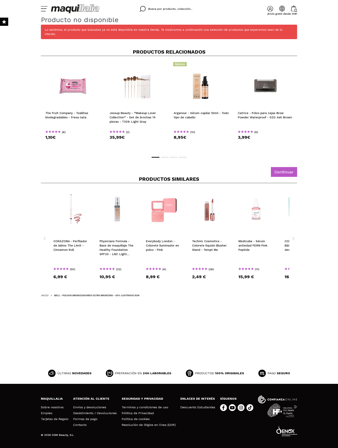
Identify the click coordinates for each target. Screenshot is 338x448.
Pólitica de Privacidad (138, 413)
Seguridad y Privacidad (142, 398)
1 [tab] (155, 157)
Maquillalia (52, 398)
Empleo (46, 413)
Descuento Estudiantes (197, 407)
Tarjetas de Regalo (54, 419)
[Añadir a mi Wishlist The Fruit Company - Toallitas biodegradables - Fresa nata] (73, 65)
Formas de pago (85, 419)
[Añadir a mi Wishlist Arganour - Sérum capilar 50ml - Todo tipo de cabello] (201, 65)
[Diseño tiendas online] (286, 431)
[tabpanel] (73, 105)
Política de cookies (136, 419)
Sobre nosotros (52, 407)
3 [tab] (173, 157)
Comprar (73, 144)
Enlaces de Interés (197, 398)
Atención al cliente (91, 398)
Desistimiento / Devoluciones (95, 413)
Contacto (80, 424)
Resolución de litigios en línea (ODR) (149, 424)
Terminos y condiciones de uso (145, 407)
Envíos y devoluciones (89, 407)
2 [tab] (164, 157)
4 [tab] (182, 157)
